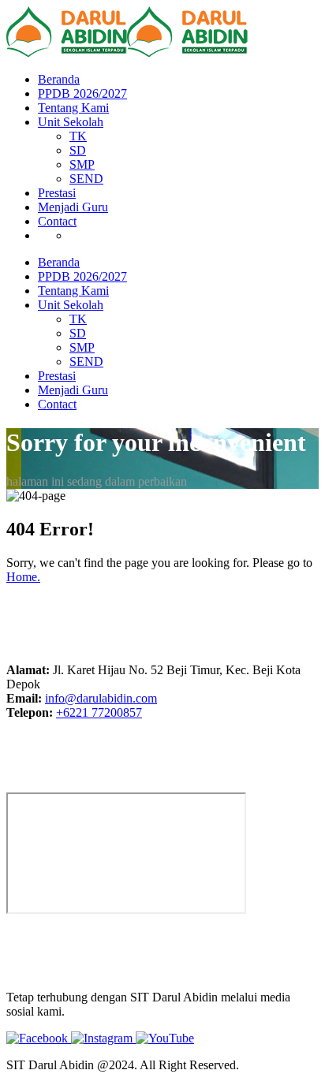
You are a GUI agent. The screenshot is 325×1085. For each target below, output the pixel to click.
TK (78, 136)
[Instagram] (103, 1038)
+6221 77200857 (99, 712)
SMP (82, 164)
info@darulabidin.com (101, 698)
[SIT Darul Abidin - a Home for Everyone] (66, 52)
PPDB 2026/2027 (82, 93)
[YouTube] (165, 1038)
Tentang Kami (73, 107)
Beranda (59, 79)
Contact (57, 221)
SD (77, 150)
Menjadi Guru (73, 207)
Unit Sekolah (70, 122)
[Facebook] (38, 1038)
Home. (23, 577)
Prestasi (57, 192)
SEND (86, 178)
